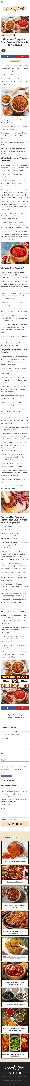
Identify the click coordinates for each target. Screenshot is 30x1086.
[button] (2, 2)
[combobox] (15, 820)
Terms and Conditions (16, 1080)
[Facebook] (10, 1073)
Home (2, 35)
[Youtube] (20, 1073)
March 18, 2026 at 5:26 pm (7, 788)
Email (3, 760)
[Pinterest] (16, 1073)
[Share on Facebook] (8, 56)
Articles (8, 35)
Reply (3, 808)
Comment (4, 738)
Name (3, 753)
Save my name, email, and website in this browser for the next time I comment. (14, 769)
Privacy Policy (6, 1080)
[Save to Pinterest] (22, 56)
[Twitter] (13, 1073)
